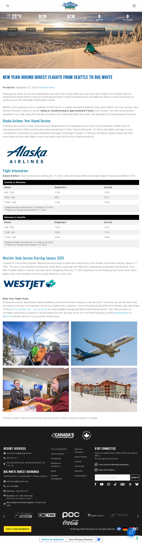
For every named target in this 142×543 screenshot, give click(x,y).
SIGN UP (135, 477)
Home (11, 30)
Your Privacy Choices (81, 539)
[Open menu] (134, 6)
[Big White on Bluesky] (136, 485)
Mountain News (47, 87)
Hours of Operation (59, 449)
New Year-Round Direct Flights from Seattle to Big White (73, 30)
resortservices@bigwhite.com (19, 453)
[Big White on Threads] (130, 485)
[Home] (71, 6)
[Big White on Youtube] (101, 484)
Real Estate (79, 466)
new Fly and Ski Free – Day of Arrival (29, 309)
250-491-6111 (12, 458)
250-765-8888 (12, 486)
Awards (78, 462)
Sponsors (79, 471)
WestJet (7, 316)
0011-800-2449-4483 (20, 497)
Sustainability (81, 476)
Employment (56, 458)
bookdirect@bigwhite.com (18, 481)
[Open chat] (131, 532)
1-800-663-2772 (17, 491)
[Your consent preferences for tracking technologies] (137, 538)
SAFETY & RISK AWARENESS (17, 529)
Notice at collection (53, 539)
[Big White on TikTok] (115, 485)
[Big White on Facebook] (95, 485)
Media (53, 471)
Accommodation (57, 454)
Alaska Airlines (121, 312)
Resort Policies (81, 457)
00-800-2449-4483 (26, 504)
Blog (29, 30)
